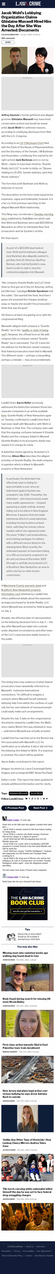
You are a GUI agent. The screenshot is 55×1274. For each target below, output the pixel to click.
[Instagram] (35, 799)
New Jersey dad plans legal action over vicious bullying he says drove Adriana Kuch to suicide (25, 1093)
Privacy (17, 1251)
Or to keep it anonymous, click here (29, 938)
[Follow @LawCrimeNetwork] (41, 799)
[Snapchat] (44, 799)
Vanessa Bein (9, 960)
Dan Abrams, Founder (44, 1255)
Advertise (41, 1246)
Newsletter (6, 1251)
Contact (28, 1255)
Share (8, 42)
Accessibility (28, 1251)
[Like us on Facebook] (29, 799)
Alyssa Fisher (9, 1150)
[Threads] (38, 799)
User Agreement (44, 1251)
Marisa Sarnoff (10, 1052)
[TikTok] (32, 799)
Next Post (39, 807)
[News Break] (47, 799)
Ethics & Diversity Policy (12, 1255)
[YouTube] (26, 799)
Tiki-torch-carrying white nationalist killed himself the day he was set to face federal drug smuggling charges (27, 1192)
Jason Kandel (9, 1101)
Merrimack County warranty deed (22, 585)
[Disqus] (27, 848)
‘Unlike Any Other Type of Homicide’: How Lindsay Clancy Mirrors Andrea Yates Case (27, 1142)
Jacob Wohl (36, 793)
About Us (30, 1246)
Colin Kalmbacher (10, 35)
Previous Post (15, 807)
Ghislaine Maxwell (19, 793)
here (3, 415)
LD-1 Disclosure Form (32, 143)
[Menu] (3, 4)
